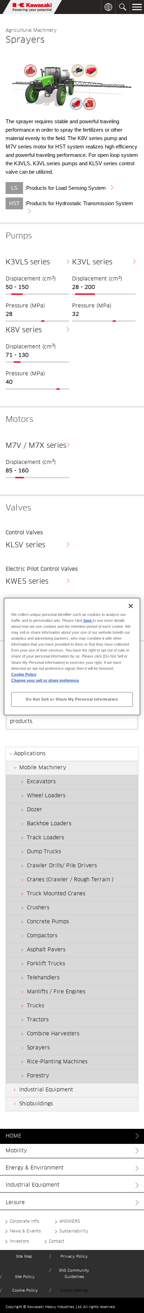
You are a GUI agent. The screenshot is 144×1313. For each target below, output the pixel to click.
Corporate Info (24, 1222)
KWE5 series (27, 581)
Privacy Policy (74, 1256)
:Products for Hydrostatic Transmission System (77, 203)
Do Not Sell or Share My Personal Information (72, 699)
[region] (71, 657)
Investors (19, 1241)
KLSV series (25, 545)
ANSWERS (69, 1222)
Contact (56, 1241)
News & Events (25, 1231)
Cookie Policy (25, 1290)
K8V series (24, 330)
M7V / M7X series (36, 445)
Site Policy (25, 1277)
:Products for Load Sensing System (64, 188)
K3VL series (92, 262)
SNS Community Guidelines (74, 1274)
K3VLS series (28, 262)
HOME (13, 1136)
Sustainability (73, 1231)
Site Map (24, 1256)
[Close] (130, 606)
